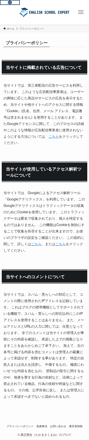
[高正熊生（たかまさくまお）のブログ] (44, 12)
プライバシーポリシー (20, 426)
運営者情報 (76, 426)
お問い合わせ (58, 426)
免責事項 (41, 426)
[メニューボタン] (81, 12)
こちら (53, 136)
